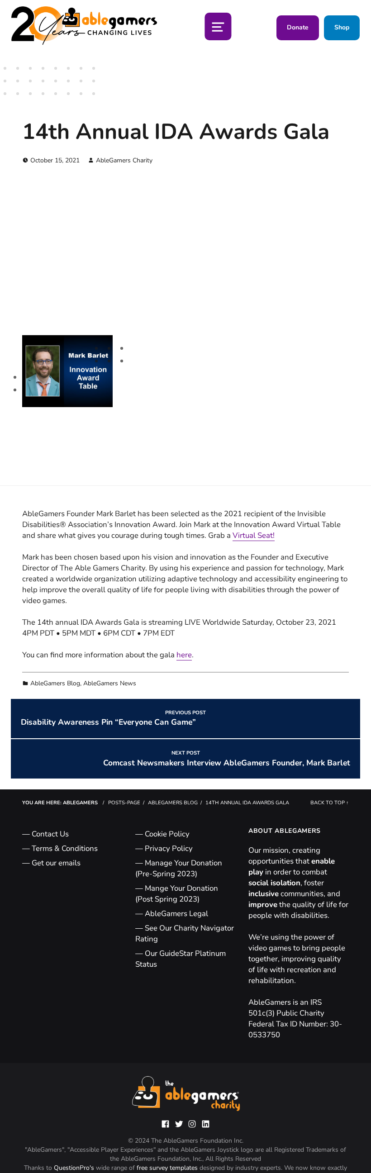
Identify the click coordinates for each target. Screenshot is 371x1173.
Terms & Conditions (65, 848)
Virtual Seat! (254, 536)
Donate (298, 27)
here (184, 655)
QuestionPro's (75, 1168)
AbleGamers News (109, 683)
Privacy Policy (169, 848)
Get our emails (56, 863)
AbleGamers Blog (55, 683)
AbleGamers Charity (124, 160)
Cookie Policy (167, 834)
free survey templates (168, 1168)
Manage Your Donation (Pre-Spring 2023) (178, 868)
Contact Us (50, 834)
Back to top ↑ (329, 802)
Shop (341, 27)
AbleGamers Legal (176, 913)
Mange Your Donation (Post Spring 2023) (176, 893)
